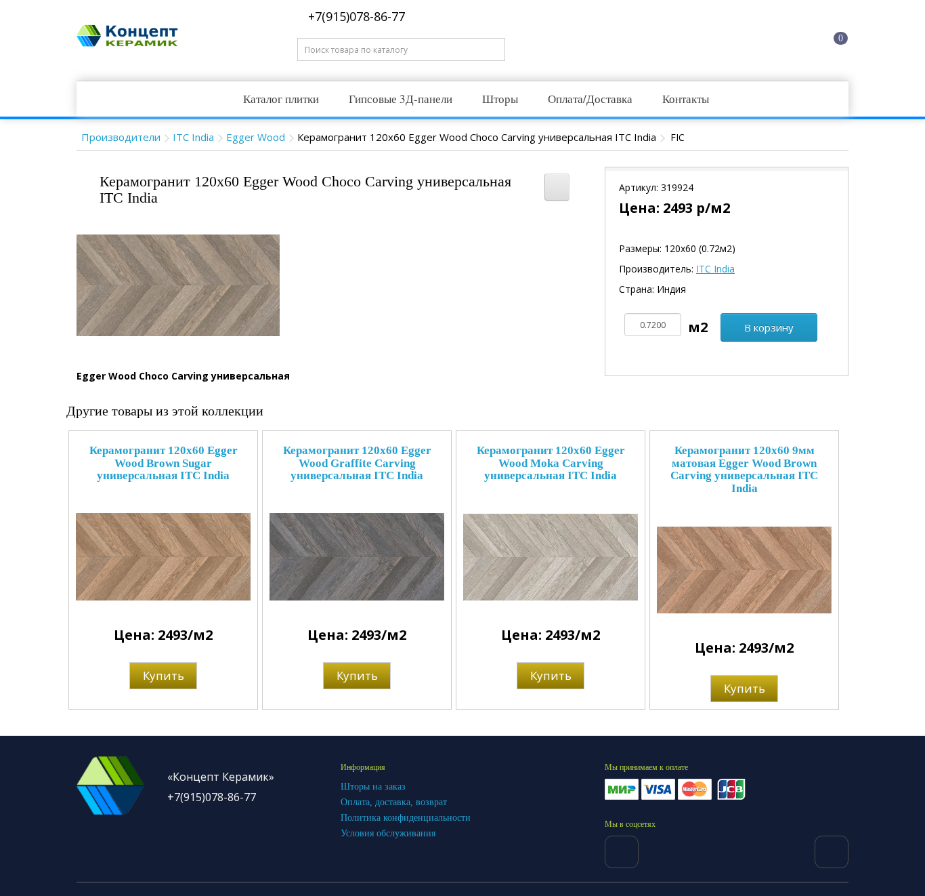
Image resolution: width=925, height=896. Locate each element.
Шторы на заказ (373, 786)
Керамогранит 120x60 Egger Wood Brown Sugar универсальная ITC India (163, 463)
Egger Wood (255, 137)
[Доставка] (723, 35)
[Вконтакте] (622, 852)
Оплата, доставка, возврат (394, 802)
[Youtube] (831, 852)
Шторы (500, 98)
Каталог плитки (281, 98)
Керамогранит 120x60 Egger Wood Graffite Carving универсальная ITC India (357, 463)
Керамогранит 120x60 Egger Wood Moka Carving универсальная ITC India (551, 463)
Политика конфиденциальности (406, 818)
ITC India (193, 137)
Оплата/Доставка (590, 98)
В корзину (769, 327)
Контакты (685, 98)
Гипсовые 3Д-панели (400, 98)
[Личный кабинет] (774, 36)
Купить (163, 675)
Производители (120, 137)
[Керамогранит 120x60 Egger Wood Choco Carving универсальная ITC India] (178, 284)
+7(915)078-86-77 (355, 16)
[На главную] (671, 35)
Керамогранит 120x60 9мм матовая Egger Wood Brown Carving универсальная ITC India (744, 469)
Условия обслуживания (388, 833)
